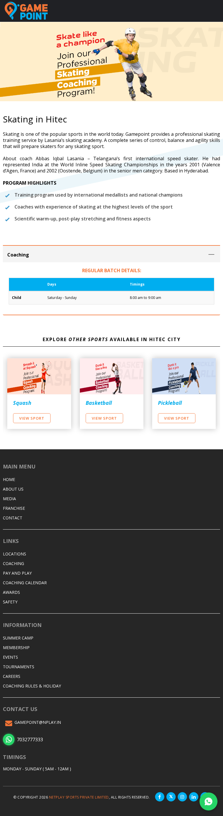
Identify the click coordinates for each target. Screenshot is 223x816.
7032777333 (30, 739)
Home (9, 479)
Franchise (14, 508)
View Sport (31, 418)
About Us (13, 489)
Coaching (13, 563)
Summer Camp (18, 638)
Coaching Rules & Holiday (32, 686)
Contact (12, 518)
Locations (14, 554)
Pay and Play (17, 573)
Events (10, 657)
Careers (11, 676)
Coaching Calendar (25, 582)
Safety (10, 602)
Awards (11, 592)
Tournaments (18, 666)
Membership (16, 647)
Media (9, 498)
